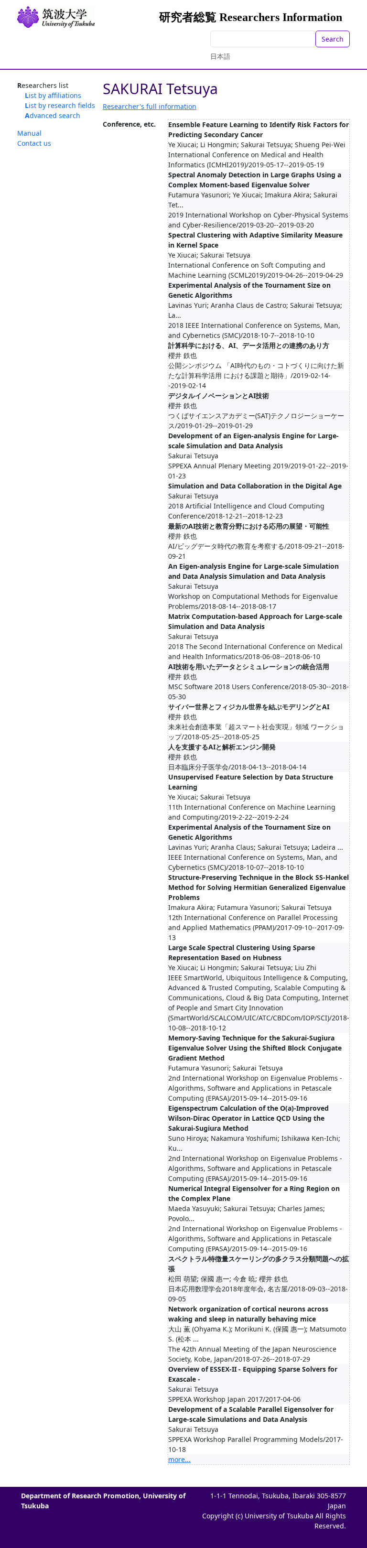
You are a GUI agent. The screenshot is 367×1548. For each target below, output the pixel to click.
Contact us (34, 143)
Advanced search (52, 115)
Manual (29, 133)
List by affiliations (53, 95)
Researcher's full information (149, 106)
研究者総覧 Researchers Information (250, 17)
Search (333, 38)
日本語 (220, 56)
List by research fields (60, 105)
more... (179, 1459)
